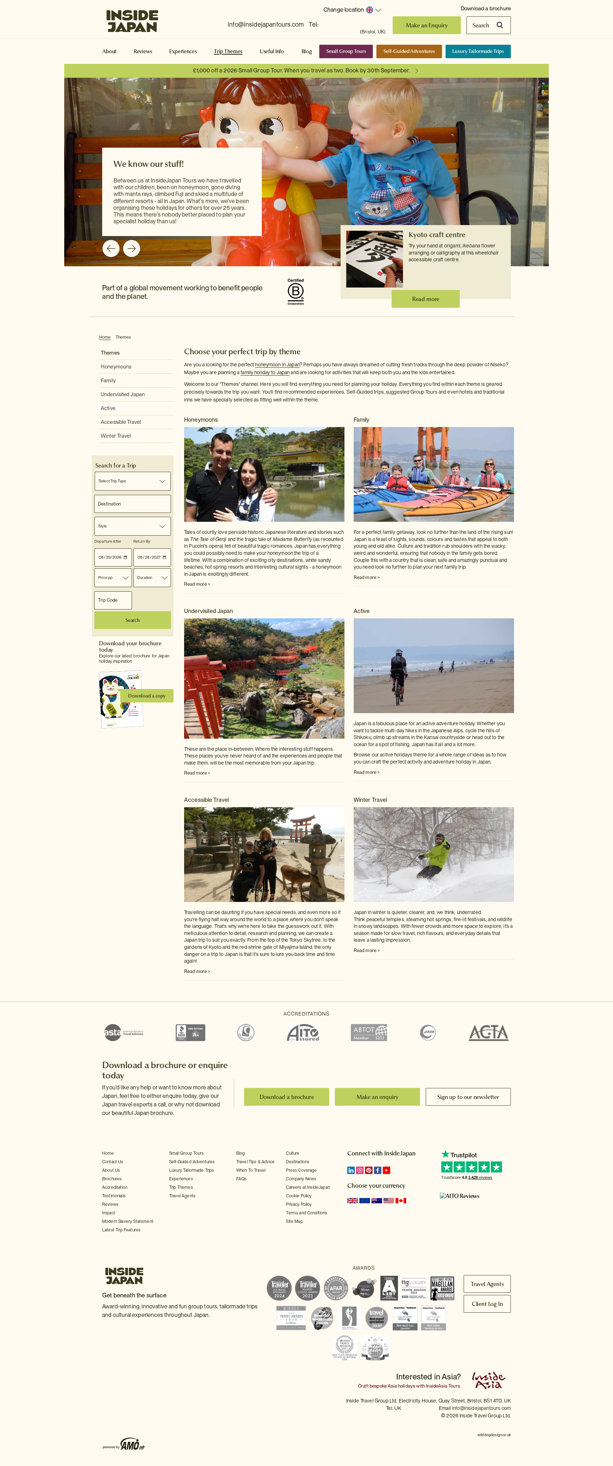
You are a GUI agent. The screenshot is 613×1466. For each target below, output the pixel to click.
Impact (108, 1212)
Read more (426, 299)
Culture (292, 1153)
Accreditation (114, 1187)
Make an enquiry (378, 1097)
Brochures (112, 1178)
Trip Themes (228, 51)
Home (105, 337)
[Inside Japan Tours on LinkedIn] (351, 1170)
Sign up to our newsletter (468, 1097)
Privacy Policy (298, 1204)
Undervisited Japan (123, 394)
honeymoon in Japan (277, 364)
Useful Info (272, 51)
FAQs (241, 1178)
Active (108, 408)
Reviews (143, 51)
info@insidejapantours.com (266, 24)
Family (108, 380)
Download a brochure (486, 8)
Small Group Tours (346, 51)
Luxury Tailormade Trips (478, 51)
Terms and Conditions (306, 1212)
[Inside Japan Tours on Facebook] (377, 1170)
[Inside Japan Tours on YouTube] (386, 1170)
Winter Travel (116, 436)
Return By (141, 541)
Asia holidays (401, 1386)
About (109, 51)
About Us (111, 1170)
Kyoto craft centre (437, 235)
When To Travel (250, 1170)
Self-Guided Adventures (409, 51)
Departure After (107, 541)
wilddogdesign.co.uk (494, 1435)
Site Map (294, 1221)
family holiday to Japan (265, 372)
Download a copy (147, 695)
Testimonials (114, 1195)
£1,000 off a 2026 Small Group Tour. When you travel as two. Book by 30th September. (301, 70)
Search (481, 25)
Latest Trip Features (121, 1229)
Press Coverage (301, 1170)
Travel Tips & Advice (255, 1161)
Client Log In (487, 1304)
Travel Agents (182, 1195)
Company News (301, 1178)
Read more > (197, 584)
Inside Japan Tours (132, 19)
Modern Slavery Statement (127, 1221)
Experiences (183, 51)
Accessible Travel (121, 422)
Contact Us (112, 1161)
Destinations (297, 1161)
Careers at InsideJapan (308, 1187)
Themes (123, 337)
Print (510, 337)
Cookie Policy (298, 1195)
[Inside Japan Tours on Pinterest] (368, 1170)
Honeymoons (116, 366)
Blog (307, 51)
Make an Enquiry (427, 25)
